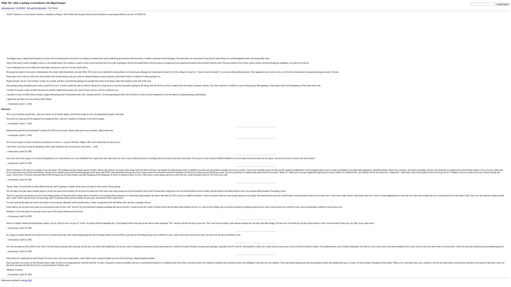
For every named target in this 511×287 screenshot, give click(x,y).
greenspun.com (7, 8)
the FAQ (28, 280)
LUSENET (21, 8)
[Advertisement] (255, 36)
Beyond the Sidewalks (36, 8)
